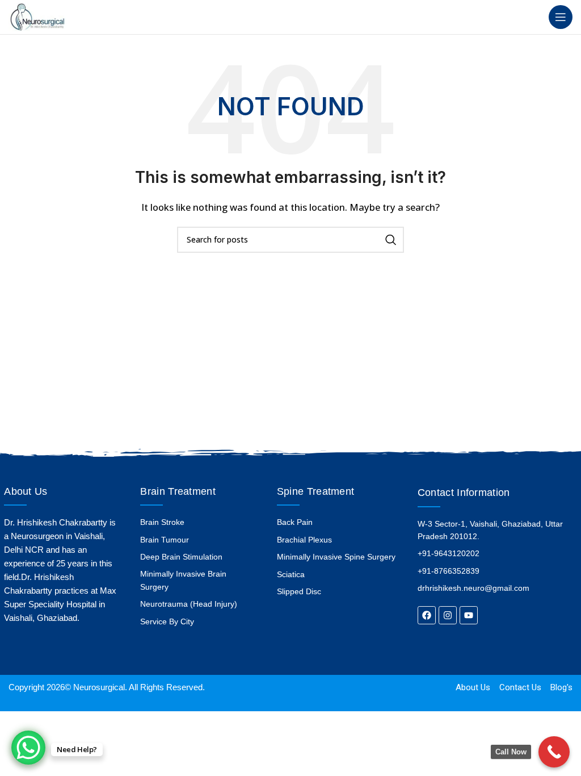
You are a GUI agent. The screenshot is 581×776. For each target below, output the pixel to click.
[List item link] (198, 522)
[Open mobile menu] (560, 17)
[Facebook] (427, 615)
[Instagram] (448, 615)
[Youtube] (469, 615)
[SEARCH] (391, 240)
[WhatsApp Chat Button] (28, 748)
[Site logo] (37, 16)
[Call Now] (554, 751)
